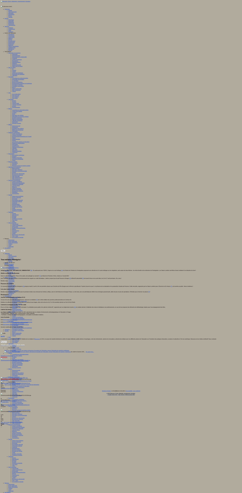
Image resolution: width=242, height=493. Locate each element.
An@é (10, 265)
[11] (75, 307)
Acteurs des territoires (17, 440)
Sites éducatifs (16, 420)
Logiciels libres (16, 430)
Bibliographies (16, 412)
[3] (40, 276)
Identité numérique (17, 362)
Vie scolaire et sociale (17, 481)
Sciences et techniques (14, 424)
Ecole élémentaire (13, 487)
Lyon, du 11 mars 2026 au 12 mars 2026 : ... (12, 422)
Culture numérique (17, 304)
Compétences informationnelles (20, 354)
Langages (11, 343)
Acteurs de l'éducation (10, 277)
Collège (10, 488)
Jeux (9, 337)
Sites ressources (16, 334)
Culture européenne (17, 469)
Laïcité (14, 477)
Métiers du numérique (17, 374)
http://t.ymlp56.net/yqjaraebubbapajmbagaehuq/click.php (17, 319)
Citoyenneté (15, 468)
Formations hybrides (17, 329)
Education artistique (17, 414)
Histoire (14, 416)
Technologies (11, 269)
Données (14, 408)
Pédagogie (11, 266)
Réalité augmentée (17, 434)
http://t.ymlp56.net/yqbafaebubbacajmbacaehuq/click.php (17, 322)
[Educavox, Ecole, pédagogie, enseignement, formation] (15, 1)
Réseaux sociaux (16, 367)
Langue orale (15, 347)
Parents (10, 294)
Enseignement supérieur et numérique (22, 328)
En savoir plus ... (5, 380)
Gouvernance (15, 475)
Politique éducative (17, 402)
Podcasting (15, 389)
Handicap (14, 447)
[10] (14, 307)
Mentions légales (106, 391)
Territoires (10, 456)
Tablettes (14, 393)
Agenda (10, 261)
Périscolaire (11, 484)
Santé (13, 452)
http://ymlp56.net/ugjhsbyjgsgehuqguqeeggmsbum (16, 324)
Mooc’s (14, 331)
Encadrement (11, 285)
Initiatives (14, 308)
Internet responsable (17, 363)
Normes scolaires (16, 450)
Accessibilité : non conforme (133, 391)
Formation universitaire (18, 330)
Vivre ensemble (12, 467)
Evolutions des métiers (18, 373)
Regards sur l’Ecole (17, 451)
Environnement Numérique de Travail (21, 381)
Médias (10, 353)
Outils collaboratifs (17, 333)
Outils (9, 274)
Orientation (15, 375)
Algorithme (15, 407)
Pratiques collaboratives (18, 387)
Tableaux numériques (17, 391)
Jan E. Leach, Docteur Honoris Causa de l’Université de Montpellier (22, 384)
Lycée (9, 489)
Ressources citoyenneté (18, 418)
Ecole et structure (16, 442)
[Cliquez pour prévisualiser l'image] (10, 267)
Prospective (11, 398)
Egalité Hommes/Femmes (18, 472)
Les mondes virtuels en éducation (20, 386)
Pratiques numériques (14, 377)
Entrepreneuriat (16, 370)
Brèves (6, 264)
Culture (14, 316)
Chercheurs (11, 280)
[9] (37, 299)
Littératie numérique (17, 365)
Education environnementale (19, 415)
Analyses (10, 272)
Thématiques (8, 296)
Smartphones (15, 390)
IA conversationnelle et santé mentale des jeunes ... (14, 400)
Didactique (11, 264)
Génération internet (17, 446)
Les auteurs (8, 492)
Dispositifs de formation (18, 324)
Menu (3, 250)
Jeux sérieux (15, 341)
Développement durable (18, 427)
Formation (11, 321)
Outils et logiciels (16, 432)
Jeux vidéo (15, 342)
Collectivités (11, 281)
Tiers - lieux (15, 480)
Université (11, 491)
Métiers (10, 369)
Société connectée (17, 454)
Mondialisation (16, 448)
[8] (149, 292)
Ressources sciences (17, 419)
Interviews (11, 257)
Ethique (14, 473)
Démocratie (15, 471)
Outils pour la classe (17, 310)
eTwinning (14, 396)
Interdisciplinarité (16, 309)
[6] (23, 286)
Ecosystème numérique (18, 399)
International (15, 459)
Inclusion (14, 476)
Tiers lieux (14, 464)
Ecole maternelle (12, 485)
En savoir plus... (90, 351)
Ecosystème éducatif (17, 444)
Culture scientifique (17, 426)
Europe (14, 458)
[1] (31, 270)
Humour (14, 346)
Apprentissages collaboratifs (19, 301)
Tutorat (14, 335)
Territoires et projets (17, 455)
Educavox (37, 339)
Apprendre (15, 298)
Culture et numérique (17, 317)
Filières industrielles (13, 290)
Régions (14, 460)
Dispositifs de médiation (18, 318)
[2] (62, 270)
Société (10, 439)
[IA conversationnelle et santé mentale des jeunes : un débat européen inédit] (15, 383)
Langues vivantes (16, 349)
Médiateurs (11, 293)
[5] (83, 278)
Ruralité (14, 461)
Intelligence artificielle (17, 428)
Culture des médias (17, 355)
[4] (70, 278)
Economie (14, 443)
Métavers (14, 431)
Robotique (14, 436)
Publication (15, 366)
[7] (171, 286)
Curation (14, 357)
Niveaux (7, 483)
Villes (13, 465)
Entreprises (11, 288)
